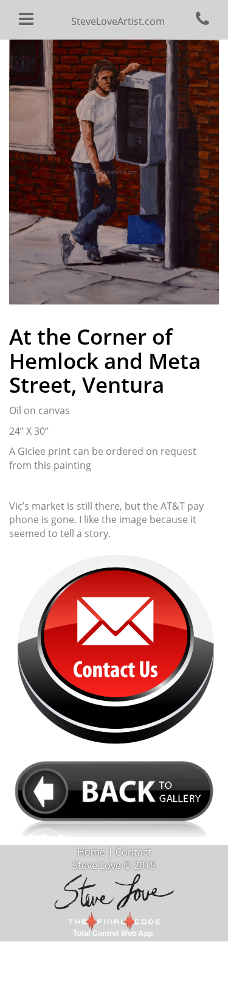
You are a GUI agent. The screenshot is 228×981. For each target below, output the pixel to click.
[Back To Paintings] (114, 797)
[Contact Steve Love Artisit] (114, 648)
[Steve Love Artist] (114, 890)
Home (91, 852)
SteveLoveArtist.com (118, 21)
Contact (133, 852)
